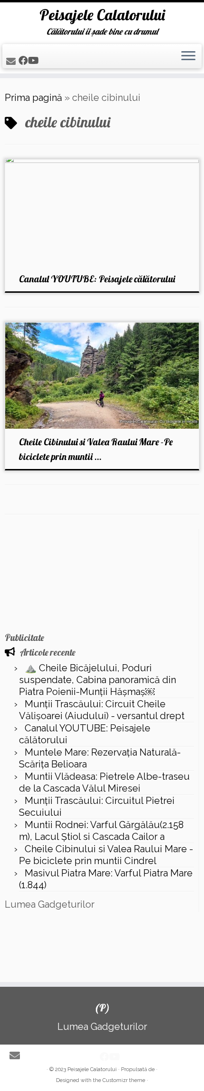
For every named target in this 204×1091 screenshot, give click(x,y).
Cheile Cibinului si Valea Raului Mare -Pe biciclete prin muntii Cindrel (106, 854)
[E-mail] (12, 61)
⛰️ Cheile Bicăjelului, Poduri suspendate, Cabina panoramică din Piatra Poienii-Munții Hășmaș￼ (97, 679)
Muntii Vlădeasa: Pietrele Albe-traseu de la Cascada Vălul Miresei (104, 782)
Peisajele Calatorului (102, 15)
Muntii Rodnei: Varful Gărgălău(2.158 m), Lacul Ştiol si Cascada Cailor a (101, 830)
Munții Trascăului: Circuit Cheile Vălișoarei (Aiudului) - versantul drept (102, 709)
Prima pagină (33, 97)
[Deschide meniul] (188, 56)
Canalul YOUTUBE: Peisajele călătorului (97, 279)
